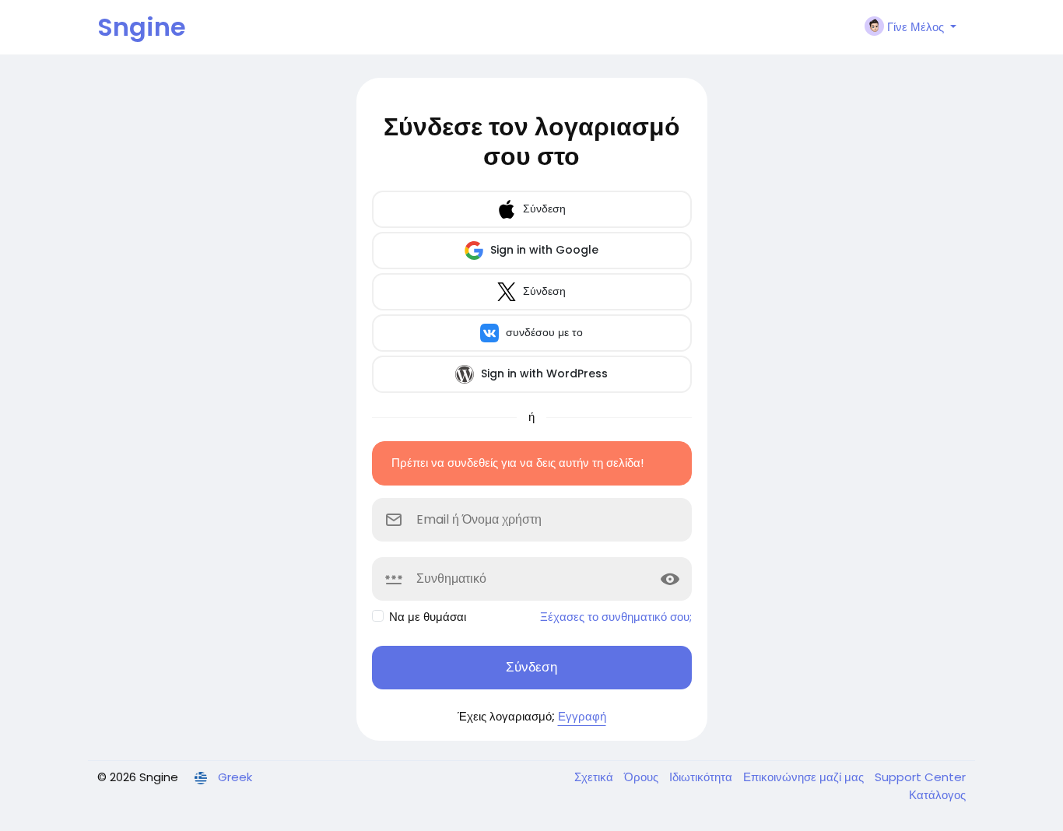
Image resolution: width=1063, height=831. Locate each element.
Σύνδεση (543, 208)
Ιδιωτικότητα (702, 777)
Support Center (920, 777)
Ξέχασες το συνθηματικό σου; (616, 616)
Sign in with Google (542, 250)
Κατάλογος (937, 795)
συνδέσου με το (543, 332)
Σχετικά (595, 777)
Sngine (141, 26)
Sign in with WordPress (543, 373)
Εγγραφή (582, 716)
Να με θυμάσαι (427, 616)
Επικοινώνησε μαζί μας (805, 777)
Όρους (642, 777)
